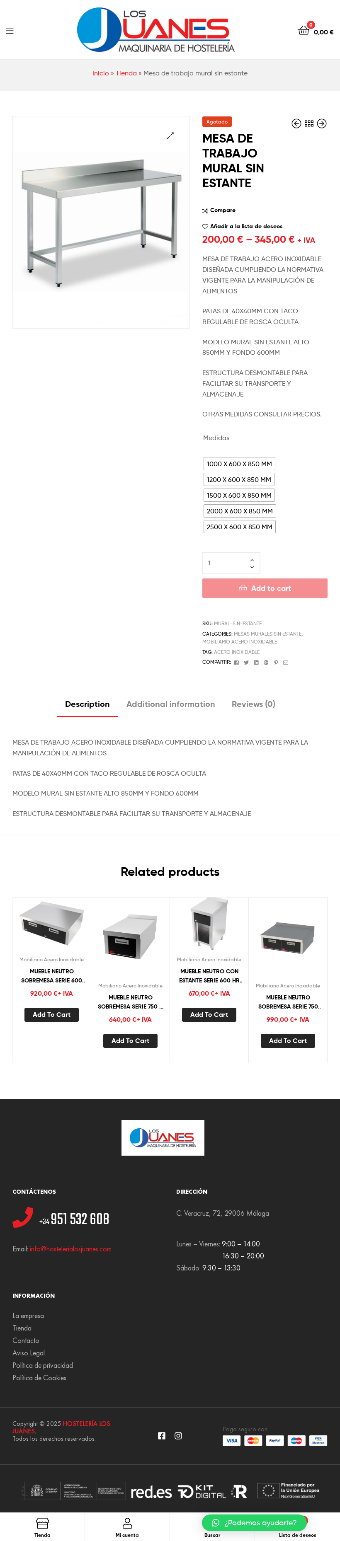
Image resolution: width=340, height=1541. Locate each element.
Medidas (216, 438)
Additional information (170, 704)
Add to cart (271, 588)
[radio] (239, 463)
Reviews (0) (253, 704)
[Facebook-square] (162, 1436)
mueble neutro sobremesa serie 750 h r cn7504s (130, 1002)
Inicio (100, 73)
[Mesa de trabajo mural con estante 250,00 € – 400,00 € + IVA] (297, 124)
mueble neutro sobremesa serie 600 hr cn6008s (51, 976)
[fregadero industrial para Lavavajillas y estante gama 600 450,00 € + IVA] (322, 124)
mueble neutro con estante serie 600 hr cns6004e (209, 976)
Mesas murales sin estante (267, 634)
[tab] (87, 707)
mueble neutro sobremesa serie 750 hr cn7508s (288, 1002)
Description (87, 704)
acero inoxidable (237, 652)
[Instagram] (178, 1436)
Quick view (71, 926)
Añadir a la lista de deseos (246, 226)
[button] (254, 1522)
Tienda (126, 73)
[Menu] (9, 29)
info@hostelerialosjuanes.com (71, 1248)
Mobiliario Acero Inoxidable (239, 642)
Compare (223, 210)
